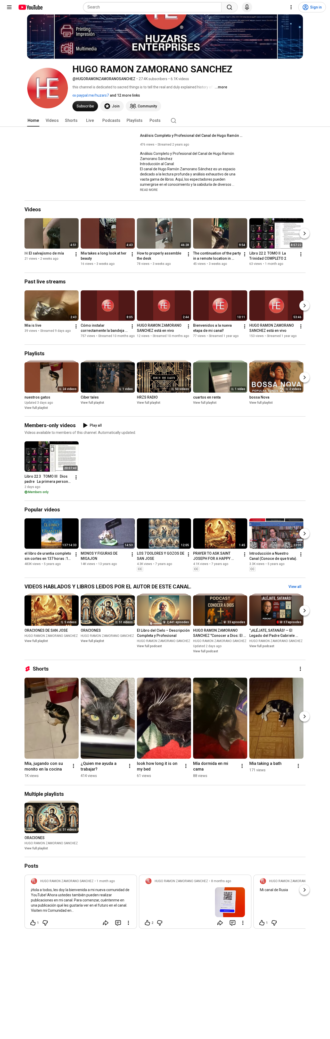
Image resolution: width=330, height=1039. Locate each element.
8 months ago (221, 881)
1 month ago (106, 881)
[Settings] (291, 7)
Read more (149, 190)
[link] (80, 903)
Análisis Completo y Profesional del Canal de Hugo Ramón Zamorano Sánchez (191, 135)
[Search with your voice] (247, 7)
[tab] (33, 120)
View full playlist (36, 408)
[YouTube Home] (30, 7)
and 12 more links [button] (125, 95)
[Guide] (9, 7)
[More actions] (76, 254)
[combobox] (153, 7)
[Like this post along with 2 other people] (147, 923)
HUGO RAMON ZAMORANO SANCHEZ (51, 636)
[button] (149, 189)
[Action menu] (128, 923)
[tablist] (165, 120)
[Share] (106, 923)
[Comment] (118, 923)
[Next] (304, 234)
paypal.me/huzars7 (92, 95)
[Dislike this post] (45, 923)
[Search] (229, 7)
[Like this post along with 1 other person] (33, 923)
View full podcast (149, 646)
